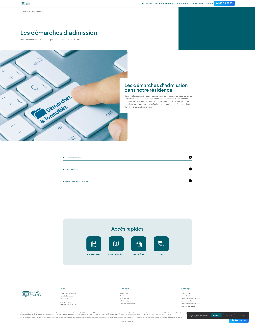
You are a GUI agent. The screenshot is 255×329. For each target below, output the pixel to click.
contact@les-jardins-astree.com (68, 304)
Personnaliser (241, 315)
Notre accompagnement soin (164, 3)
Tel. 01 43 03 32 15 (65, 303)
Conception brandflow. (127, 321)
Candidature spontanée (126, 296)
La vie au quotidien (183, 3)
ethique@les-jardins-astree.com (173, 317)
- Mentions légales (125, 301)
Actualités (209, 3)
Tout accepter (217, 315)
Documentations (185, 293)
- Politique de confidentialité (128, 303)
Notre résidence (147, 3)
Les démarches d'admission (33, 11)
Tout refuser (229, 315)
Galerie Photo (124, 293)
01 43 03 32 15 (224, 3)
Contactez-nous (239, 320)
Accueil (21, 11)
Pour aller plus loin (197, 3)
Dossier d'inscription (187, 296)
